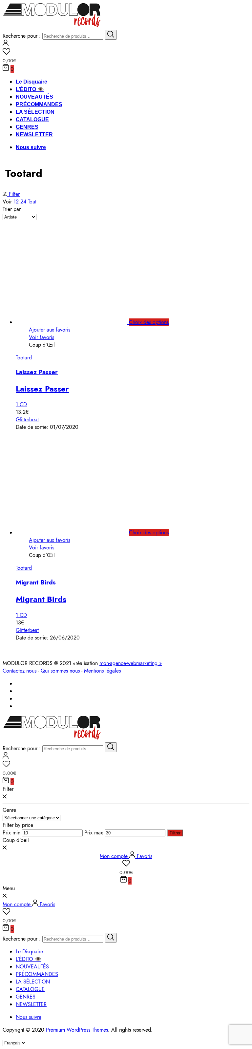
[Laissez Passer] (79, 322)
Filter (13, 194)
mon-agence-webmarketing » (130, 663)
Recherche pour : (22, 36)
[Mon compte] (6, 44)
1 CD (21, 404)
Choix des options (149, 322)
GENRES (27, 127)
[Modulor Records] (52, 26)
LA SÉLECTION (35, 112)
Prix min (11, 832)
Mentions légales (102, 671)
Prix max (93, 832)
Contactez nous (19, 671)
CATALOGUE (32, 119)
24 (24, 201)
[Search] (111, 35)
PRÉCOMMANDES (39, 104)
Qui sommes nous (60, 671)
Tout (32, 201)
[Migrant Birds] (79, 532)
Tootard (24, 357)
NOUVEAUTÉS (34, 97)
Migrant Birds (36, 582)
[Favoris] (126, 52)
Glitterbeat (27, 419)
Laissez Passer (37, 372)
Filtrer (175, 832)
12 (16, 201)
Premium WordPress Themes (77, 1030)
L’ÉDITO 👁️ (30, 89)
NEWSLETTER (34, 134)
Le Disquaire (31, 82)
